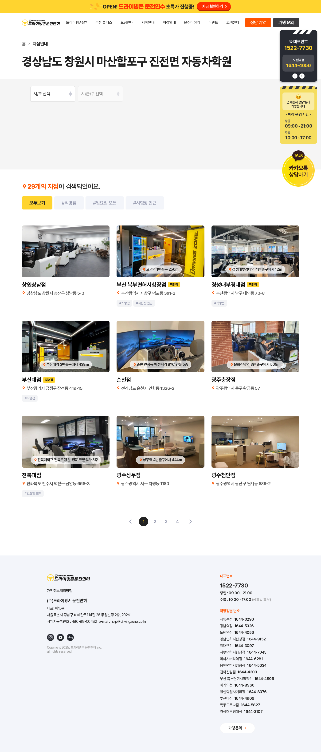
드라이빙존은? (76, 22)
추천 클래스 (103, 22)
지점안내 (169, 22)
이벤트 (213, 22)
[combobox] (52, 94)
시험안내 (148, 22)
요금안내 (127, 22)
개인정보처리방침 (59, 590)
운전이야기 (192, 22)
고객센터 (232, 22)
